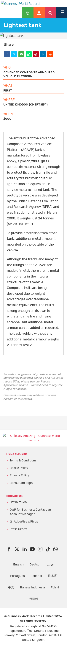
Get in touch (18, 502)
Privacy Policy (19, 475)
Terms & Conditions (23, 460)
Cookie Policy (19, 467)
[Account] (39, 12)
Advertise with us (26, 521)
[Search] (50, 12)
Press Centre (19, 529)
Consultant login (21, 482)
